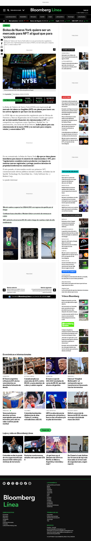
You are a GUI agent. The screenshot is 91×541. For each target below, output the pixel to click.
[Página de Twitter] (8, 483)
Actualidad (5, 519)
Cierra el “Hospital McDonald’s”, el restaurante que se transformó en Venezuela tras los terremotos (78, 383)
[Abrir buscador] (8, 10)
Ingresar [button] (85, 10)
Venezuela (49, 492)
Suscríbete (50, 514)
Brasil (48, 486)
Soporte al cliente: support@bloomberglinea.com (59, 532)
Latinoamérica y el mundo (53, 485)
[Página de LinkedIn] (21, 483)
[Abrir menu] (4, 10)
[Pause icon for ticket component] (4, 21)
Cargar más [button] (45, 430)
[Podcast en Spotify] (29, 483)
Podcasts (5, 524)
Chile (48, 494)
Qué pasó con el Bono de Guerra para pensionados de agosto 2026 (69, 57)
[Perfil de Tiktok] (25, 483)
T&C (48, 521)
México (49, 488)
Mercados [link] (33, 17)
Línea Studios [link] (81, 17)
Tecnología (50, 519)
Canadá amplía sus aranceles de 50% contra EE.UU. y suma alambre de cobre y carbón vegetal (34, 382)
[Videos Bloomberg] (75, 296)
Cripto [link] (50, 17)
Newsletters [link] (23, 17)
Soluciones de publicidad (53, 533)
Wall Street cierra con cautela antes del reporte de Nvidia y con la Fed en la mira (70, 209)
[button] (54, 49)
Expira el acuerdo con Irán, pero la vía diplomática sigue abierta (69, 302)
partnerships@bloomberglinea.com (56, 529)
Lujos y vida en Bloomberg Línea (18, 433)
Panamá (49, 499)
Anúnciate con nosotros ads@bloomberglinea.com (60, 530)
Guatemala (50, 506)
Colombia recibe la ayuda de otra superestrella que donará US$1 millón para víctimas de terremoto (12, 458)
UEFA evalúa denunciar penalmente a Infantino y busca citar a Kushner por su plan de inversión (56, 416)
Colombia (49, 491)
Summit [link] (42, 17)
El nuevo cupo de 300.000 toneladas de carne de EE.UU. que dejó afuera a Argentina (55, 382)
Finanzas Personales (8, 522)
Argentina (49, 489)
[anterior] (4, 290)
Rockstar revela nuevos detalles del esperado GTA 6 (34, 457)
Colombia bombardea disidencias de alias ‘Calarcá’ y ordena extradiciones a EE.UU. (33, 416)
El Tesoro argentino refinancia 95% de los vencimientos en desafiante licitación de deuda (12, 383)
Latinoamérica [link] (60, 17)
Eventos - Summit (51, 527)
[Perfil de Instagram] (17, 483)
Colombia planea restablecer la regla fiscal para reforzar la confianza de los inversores (70, 134)
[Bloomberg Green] (75, 324)
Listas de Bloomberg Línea (10, 525)
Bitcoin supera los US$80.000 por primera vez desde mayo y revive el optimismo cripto (16, 291)
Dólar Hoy (5, 517)
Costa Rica (50, 502)
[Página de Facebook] (4, 483)
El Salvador (50, 503)
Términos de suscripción (53, 517)
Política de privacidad (52, 516)
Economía (5, 514)
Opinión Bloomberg (69, 271)
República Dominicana (53, 505)
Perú (48, 495)
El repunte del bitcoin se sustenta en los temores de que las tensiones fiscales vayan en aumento (42, 291)
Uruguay (49, 500)
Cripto (6, 25)
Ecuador (49, 497)
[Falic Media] (77, 12)
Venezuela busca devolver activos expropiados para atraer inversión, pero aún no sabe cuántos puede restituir (12, 418)
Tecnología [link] (71, 17)
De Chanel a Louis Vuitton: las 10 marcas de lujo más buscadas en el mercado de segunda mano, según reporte (78, 459)
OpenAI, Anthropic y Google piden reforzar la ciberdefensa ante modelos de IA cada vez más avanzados (69, 244)
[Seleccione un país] (23, 10)
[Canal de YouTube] (12, 483)
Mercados (5, 516)
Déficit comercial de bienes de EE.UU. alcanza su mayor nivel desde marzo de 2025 (77, 416)
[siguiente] (54, 290)
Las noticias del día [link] (11, 17)
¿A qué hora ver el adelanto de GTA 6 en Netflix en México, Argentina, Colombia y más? (54, 459)
